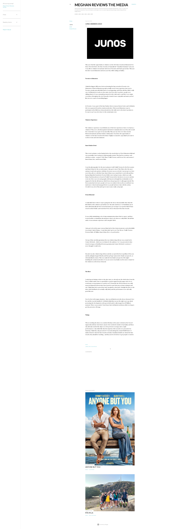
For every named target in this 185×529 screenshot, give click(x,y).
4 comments (91, 469)
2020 (89, 14)
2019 (92, 14)
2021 (85, 14)
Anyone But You (92, 467)
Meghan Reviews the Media (101, 5)
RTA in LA (89, 513)
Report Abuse (7, 29)
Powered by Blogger (104, 524)
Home (76, 14)
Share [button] (70, 21)
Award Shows (72, 28)
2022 (82, 14)
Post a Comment (92, 515)
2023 (79, 14)
